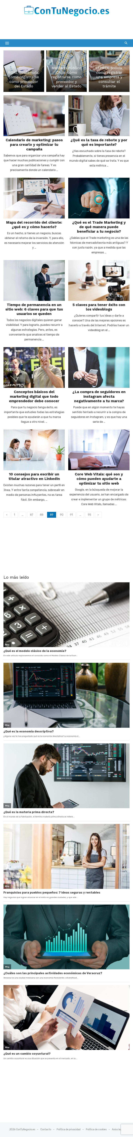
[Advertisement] (44, 29)
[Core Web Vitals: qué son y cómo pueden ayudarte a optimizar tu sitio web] (99, 449)
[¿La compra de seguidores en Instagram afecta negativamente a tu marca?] (99, 367)
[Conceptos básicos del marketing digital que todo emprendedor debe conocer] (34, 367)
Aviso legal (118, 1129)
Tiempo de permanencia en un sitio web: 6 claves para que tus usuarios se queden (34, 309)
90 (61, 514)
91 (71, 514)
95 (89, 514)
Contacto (45, 1129)
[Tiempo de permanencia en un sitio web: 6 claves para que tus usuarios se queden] (34, 280)
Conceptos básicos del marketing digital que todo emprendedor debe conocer (34, 396)
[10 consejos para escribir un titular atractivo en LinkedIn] (34, 449)
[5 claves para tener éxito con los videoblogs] (99, 280)
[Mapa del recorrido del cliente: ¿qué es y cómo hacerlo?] (34, 198)
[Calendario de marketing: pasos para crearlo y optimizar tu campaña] (34, 115)
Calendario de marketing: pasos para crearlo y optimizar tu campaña (34, 144)
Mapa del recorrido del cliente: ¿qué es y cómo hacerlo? (34, 224)
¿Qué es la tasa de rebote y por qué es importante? (98, 142)
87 (31, 514)
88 (41, 514)
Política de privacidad (69, 1129)
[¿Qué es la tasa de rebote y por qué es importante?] (99, 115)
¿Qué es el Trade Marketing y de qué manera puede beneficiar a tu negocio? (99, 227)
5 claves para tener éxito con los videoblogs (99, 307)
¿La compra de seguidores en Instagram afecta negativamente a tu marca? (99, 396)
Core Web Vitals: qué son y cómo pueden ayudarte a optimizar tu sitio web (99, 478)
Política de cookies (96, 1129)
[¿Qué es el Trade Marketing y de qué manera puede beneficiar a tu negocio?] (99, 198)
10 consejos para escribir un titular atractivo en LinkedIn (34, 476)
